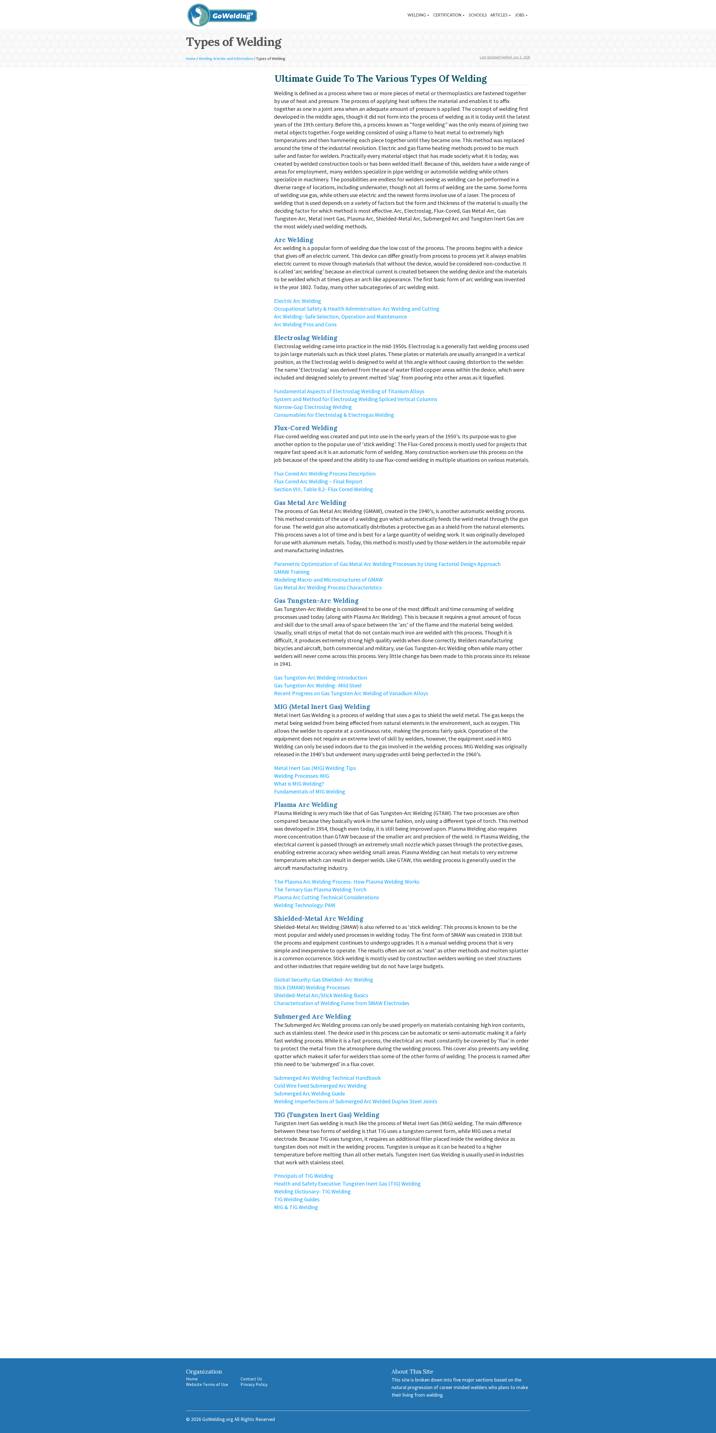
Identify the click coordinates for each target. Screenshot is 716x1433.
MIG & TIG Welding (296, 1206)
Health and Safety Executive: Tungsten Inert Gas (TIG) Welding (347, 1183)
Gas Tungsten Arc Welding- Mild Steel (318, 685)
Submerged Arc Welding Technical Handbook (327, 1077)
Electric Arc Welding (297, 300)
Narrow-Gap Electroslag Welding (313, 406)
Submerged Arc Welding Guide (309, 1093)
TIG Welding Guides (296, 1199)
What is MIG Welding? (299, 783)
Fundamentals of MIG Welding (309, 791)
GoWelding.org (217, 1419)
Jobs (519, 15)
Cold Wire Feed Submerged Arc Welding (320, 1085)
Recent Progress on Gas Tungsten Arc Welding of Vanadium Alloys (351, 693)
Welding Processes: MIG (301, 775)
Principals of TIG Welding (303, 1175)
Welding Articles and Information (226, 58)
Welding (417, 15)
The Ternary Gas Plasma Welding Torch (320, 889)
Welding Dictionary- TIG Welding (312, 1191)
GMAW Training (292, 571)
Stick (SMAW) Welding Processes (312, 987)
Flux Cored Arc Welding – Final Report (318, 481)
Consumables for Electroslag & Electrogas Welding (334, 414)
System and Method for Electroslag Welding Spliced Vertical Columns (355, 398)
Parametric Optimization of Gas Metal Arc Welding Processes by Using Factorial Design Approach (387, 563)
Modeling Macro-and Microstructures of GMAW (328, 579)
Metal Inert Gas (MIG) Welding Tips (315, 767)
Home (191, 58)
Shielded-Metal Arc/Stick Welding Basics (321, 995)
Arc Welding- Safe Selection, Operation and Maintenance (340, 316)
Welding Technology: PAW (304, 905)
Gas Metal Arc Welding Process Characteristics (327, 587)
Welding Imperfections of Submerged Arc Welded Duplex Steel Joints (355, 1101)
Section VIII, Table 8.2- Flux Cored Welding (323, 489)
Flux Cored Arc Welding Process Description (325, 473)
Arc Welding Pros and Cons (305, 324)
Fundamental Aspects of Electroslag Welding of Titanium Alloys (349, 391)
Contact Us (251, 1379)
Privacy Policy (254, 1384)
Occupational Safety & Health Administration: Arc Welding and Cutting (356, 308)
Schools (478, 15)
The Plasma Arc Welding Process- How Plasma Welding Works (346, 881)
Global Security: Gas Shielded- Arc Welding (323, 979)
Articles (499, 15)
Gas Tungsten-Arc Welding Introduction (320, 677)
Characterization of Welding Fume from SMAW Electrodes (341, 1002)
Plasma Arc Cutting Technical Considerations (326, 897)
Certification (447, 15)
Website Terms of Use (207, 1384)
